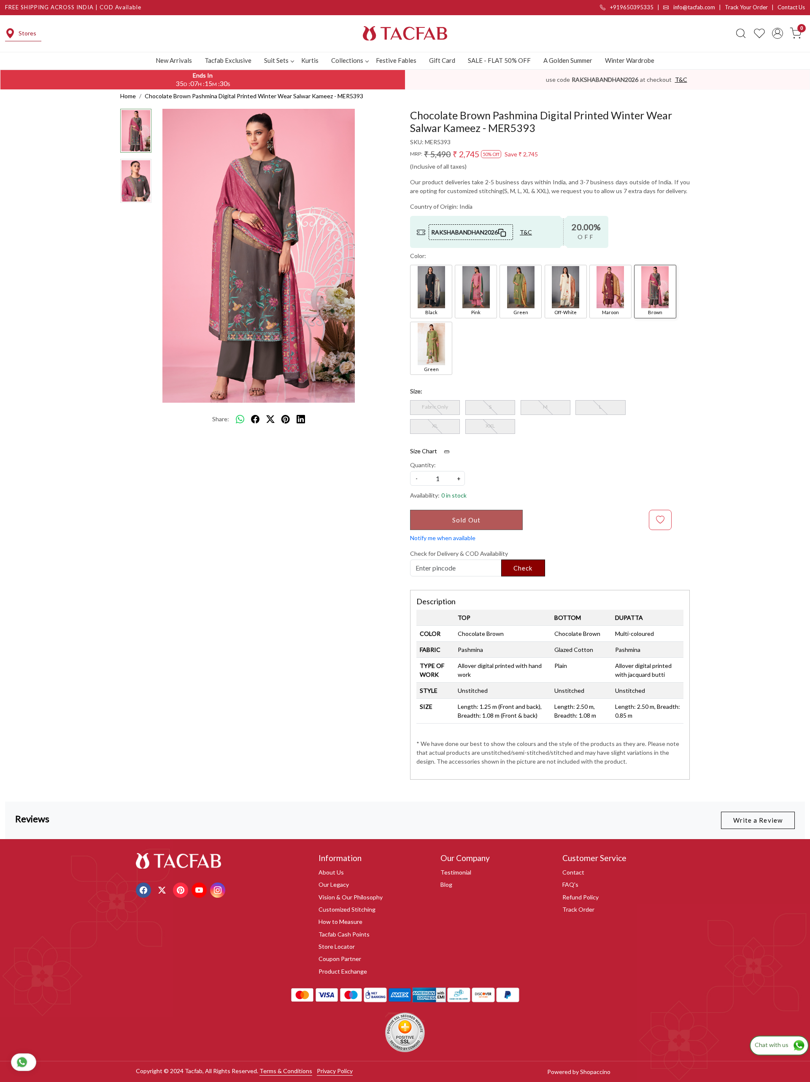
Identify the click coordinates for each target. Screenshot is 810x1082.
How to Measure (340, 921)
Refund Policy (580, 897)
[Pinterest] (181, 889)
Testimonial (455, 872)
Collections (347, 60)
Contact (573, 872)
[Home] (405, 33)
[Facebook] (144, 889)
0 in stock (454, 495)
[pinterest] (285, 419)
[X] (163, 889)
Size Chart (424, 451)
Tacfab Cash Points (344, 934)
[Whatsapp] (240, 419)
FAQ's (570, 884)
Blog (446, 884)
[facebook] (255, 419)
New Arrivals (174, 60)
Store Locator (337, 946)
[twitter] (270, 419)
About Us (331, 872)
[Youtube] (200, 889)
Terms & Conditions (285, 1070)
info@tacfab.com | (698, 7)
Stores (27, 33)
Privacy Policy (335, 1070)
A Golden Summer (567, 60)
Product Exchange (343, 971)
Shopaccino (595, 1071)
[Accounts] (777, 33)
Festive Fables (396, 60)
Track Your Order (746, 7)
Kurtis (310, 60)
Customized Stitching (347, 909)
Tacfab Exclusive (228, 60)
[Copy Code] (502, 232)
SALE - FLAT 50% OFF (499, 60)
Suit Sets (276, 60)
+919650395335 (631, 7)
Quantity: (423, 464)
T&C (681, 79)
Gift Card (442, 60)
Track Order (578, 909)
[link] (741, 33)
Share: (220, 419)
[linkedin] (300, 419)
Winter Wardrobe (629, 60)
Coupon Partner (340, 958)
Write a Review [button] (758, 820)
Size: (416, 391)
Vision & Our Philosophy (351, 897)
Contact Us (791, 7)
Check (523, 568)
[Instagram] (218, 889)
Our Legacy (334, 884)
